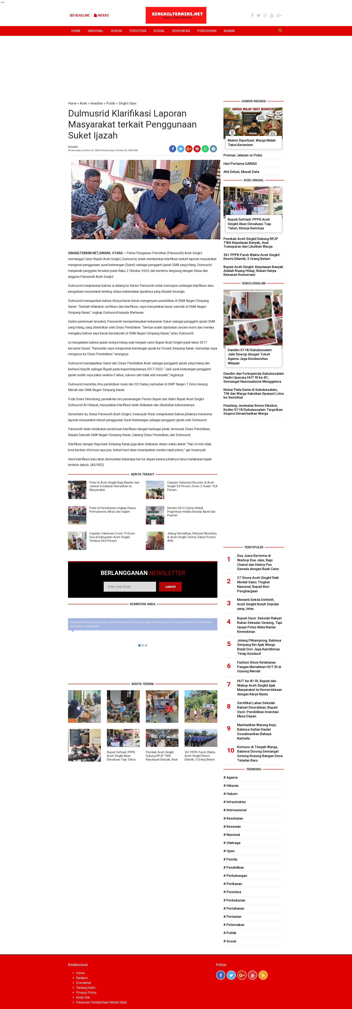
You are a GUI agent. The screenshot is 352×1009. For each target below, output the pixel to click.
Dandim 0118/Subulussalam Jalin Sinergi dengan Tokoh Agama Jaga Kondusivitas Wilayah (250, 356)
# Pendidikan (233, 867)
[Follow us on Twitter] (231, 975)
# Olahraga (231, 843)
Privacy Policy (86, 993)
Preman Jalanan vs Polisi (242, 155)
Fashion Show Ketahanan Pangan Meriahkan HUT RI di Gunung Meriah (259, 666)
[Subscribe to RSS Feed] (263, 975)
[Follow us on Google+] (241, 975)
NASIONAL (95, 31)
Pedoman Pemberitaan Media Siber (101, 1002)
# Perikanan (232, 884)
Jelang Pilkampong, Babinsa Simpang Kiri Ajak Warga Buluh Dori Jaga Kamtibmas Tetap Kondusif (259, 647)
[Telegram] (213, 148)
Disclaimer (83, 983)
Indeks (103, 15)
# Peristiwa (232, 892)
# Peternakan (233, 925)
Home (72, 103)
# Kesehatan (233, 818)
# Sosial (229, 941)
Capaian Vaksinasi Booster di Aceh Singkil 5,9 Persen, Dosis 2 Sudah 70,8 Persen (192, 486)
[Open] (280, 30)
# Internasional (234, 810)
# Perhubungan (235, 876)
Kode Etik (83, 997)
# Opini (228, 851)
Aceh (83, 103)
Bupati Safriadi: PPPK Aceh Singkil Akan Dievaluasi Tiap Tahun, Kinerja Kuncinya (121, 757)
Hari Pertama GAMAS (240, 164)
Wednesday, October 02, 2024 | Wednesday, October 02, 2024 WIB (103, 150)
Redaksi (82, 978)
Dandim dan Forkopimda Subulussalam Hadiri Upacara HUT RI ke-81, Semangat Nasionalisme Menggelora (253, 377)
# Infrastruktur (234, 802)
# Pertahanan (233, 908)
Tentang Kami (85, 988)
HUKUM (116, 31)
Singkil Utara (127, 103)
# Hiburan (231, 786)
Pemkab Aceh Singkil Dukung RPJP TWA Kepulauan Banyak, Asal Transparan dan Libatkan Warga (161, 759)
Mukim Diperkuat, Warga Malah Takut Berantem (252, 142)
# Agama (230, 777)
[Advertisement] (176, 68)
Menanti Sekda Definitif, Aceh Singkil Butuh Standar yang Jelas (258, 604)
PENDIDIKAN (206, 31)
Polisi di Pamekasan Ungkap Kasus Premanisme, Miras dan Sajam (112, 509)
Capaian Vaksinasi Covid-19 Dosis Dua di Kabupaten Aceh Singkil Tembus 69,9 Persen (112, 537)
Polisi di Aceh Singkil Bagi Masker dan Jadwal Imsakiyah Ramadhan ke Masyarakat (114, 486)
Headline (82, 15)
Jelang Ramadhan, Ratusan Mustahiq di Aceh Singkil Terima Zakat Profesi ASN (192, 537)
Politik (110, 103)
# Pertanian (232, 916)
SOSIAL (159, 31)
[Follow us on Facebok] (220, 975)
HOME (75, 31)
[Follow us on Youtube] (252, 975)
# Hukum (230, 794)
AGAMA (229, 31)
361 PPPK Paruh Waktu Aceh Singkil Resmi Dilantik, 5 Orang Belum (200, 755)
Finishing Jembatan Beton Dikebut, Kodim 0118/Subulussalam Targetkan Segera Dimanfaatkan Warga (253, 409)
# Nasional (231, 835)
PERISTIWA (137, 31)
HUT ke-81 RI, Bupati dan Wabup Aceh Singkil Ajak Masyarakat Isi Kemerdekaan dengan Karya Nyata (259, 687)
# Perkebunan (234, 900)
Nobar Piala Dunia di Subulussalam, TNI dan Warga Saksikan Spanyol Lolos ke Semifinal (253, 393)
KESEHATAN (181, 31)
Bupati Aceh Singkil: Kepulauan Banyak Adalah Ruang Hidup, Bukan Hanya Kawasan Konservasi (253, 271)
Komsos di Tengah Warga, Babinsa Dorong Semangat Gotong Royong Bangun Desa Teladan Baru (260, 753)
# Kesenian (232, 826)
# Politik (229, 933)
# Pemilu (230, 859)
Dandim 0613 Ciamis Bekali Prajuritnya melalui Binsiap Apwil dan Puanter (191, 511)
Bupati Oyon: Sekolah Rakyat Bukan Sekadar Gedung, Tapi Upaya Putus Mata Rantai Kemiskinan (259, 624)
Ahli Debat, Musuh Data (241, 172)
